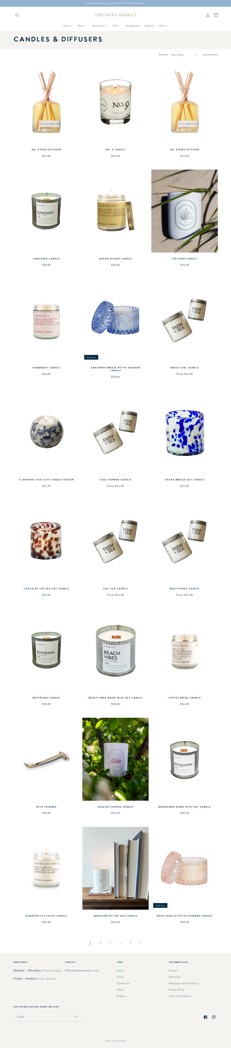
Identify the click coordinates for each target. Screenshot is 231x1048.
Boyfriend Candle (46, 698)
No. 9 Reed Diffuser (46, 149)
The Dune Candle (184, 259)
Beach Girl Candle (184, 368)
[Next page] (140, 942)
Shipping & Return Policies (184, 983)
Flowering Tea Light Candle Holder (46, 480)
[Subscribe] (76, 1016)
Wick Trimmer (46, 807)
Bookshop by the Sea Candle (115, 916)
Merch (120, 989)
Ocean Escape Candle (115, 259)
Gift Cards (175, 977)
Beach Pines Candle (185, 589)
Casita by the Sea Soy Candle (46, 589)
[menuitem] (68, 26)
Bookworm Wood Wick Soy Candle (184, 807)
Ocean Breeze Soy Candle (184, 480)
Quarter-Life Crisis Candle (46, 916)
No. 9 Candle (115, 149)
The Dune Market (119, 1041)
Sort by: (163, 54)
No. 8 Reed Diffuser (184, 149)
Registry (121, 996)
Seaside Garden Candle (116, 807)
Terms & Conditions (180, 996)
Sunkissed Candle (46, 259)
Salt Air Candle (115, 589)
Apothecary (123, 983)
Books (120, 970)
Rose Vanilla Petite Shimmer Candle (184, 916)
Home (120, 977)
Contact (173, 970)
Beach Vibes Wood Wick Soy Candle (115, 698)
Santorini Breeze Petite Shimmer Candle (115, 369)
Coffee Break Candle (184, 698)
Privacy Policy (176, 989)
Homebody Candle (46, 368)
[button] (17, 15)
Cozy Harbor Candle (115, 480)
